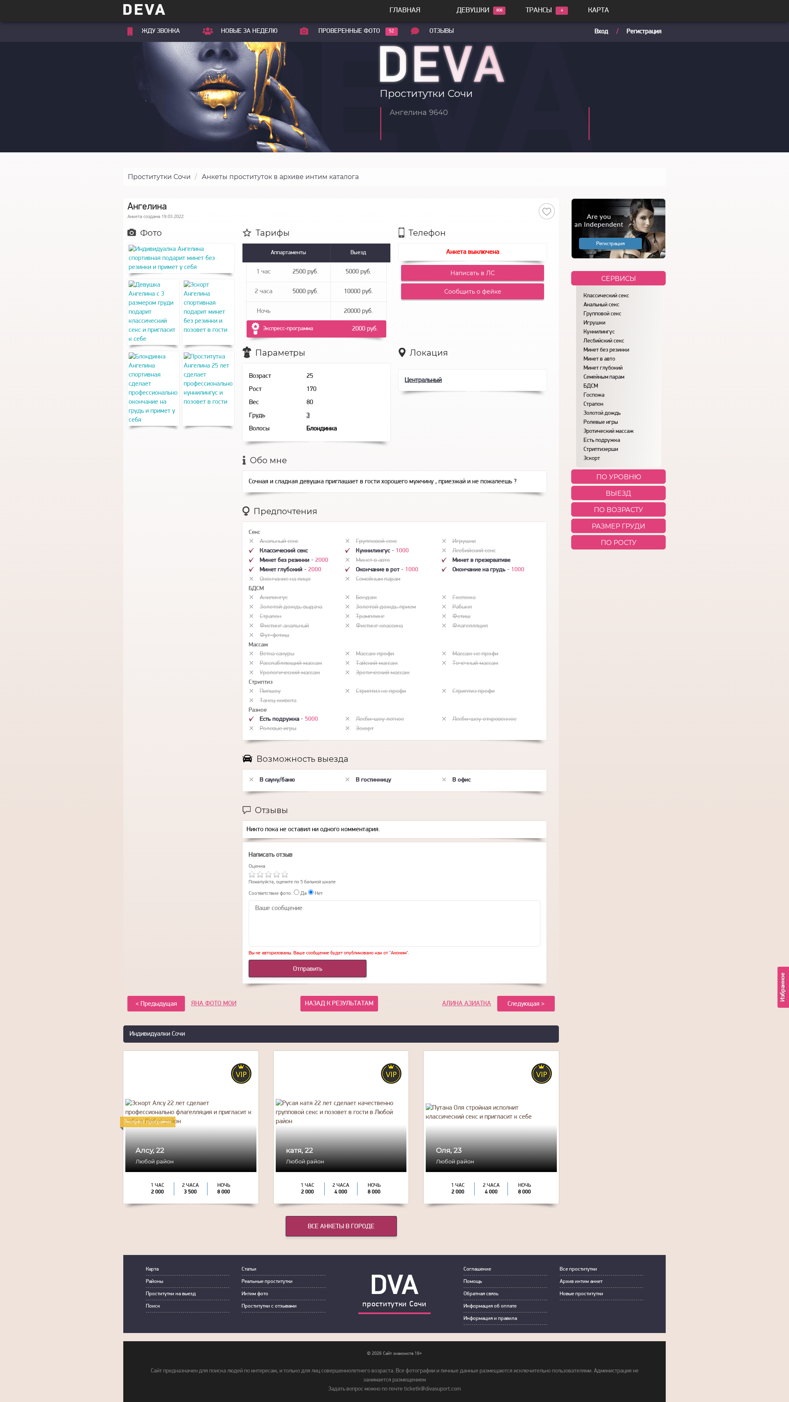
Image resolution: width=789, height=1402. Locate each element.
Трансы (539, 10)
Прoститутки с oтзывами (269, 1306)
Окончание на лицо (285, 579)
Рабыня (462, 607)
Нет (318, 893)
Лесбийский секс (604, 341)
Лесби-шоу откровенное (484, 719)
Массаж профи (375, 654)
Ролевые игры (601, 422)
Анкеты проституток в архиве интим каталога (280, 177)
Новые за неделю (249, 31)
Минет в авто (599, 359)
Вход (601, 31)
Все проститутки (578, 1269)
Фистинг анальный (284, 626)
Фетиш (461, 617)
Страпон (593, 404)
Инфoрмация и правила (490, 1318)
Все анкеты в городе (341, 1226)
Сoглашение (477, 1269)
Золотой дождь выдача (291, 607)
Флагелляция (470, 626)
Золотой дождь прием (386, 607)
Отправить (307, 969)
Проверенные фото (349, 31)
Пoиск (153, 1306)
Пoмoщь (473, 1281)
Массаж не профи (475, 654)
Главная (405, 10)
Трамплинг (370, 617)
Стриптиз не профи (381, 691)
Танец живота (278, 701)
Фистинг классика (379, 626)
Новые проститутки (581, 1293)
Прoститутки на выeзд (171, 1293)
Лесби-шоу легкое (380, 719)
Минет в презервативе (481, 560)
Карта (598, 10)
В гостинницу (373, 780)
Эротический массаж (609, 431)
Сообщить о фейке (472, 291)
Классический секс (606, 296)
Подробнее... (190, 1158)
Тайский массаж (377, 663)
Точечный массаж (475, 663)
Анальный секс (601, 305)
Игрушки (594, 323)
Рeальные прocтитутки (267, 1281)
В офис (461, 780)
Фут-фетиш (274, 635)
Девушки (473, 10)
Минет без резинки (606, 350)
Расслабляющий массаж (291, 663)
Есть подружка (602, 440)
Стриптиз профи (473, 691)
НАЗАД (339, 1003)
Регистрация (644, 31)
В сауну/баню (277, 780)
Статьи (249, 1269)
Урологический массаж (290, 673)
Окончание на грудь (479, 570)
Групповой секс (602, 314)
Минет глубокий (603, 368)
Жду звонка (161, 31)
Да (303, 893)
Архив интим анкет (581, 1281)
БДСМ (591, 386)
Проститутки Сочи (159, 177)
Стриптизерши (601, 449)
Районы (154, 1281)
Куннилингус (599, 332)
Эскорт (592, 458)
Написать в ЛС (472, 273)
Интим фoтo (255, 1293)
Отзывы (441, 31)
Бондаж (366, 598)
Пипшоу (270, 691)
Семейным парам (604, 377)
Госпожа (594, 395)
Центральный (423, 380)
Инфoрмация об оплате (490, 1306)
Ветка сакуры (277, 654)
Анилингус (274, 598)
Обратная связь (481, 1293)
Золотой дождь (602, 413)
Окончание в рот (378, 570)
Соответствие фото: (270, 893)
